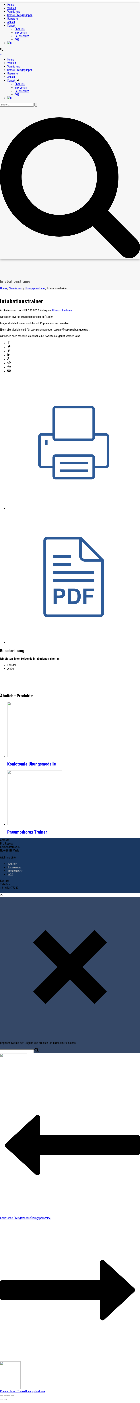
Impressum (21, 32)
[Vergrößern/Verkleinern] (1, 1395)
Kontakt (11, 25)
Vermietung (13, 11)
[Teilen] (8, 1395)
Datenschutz (22, 36)
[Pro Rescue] (0, 53)
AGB (17, 39)
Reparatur (13, 18)
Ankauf (11, 22)
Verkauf (11, 8)
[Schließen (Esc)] (12, 1395)
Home (10, 4)
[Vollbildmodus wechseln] (5, 1395)
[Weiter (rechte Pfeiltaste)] (5, 1399)
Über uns (20, 29)
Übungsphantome (35, 288)
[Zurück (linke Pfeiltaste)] (1, 1399)
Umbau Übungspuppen (19, 15)
